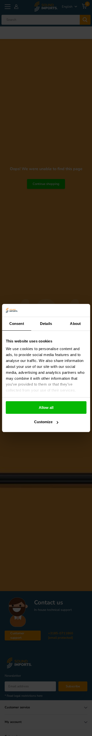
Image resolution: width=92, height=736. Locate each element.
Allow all (46, 407)
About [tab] (75, 323)
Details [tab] (46, 323)
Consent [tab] (16, 323)
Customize (43, 422)
